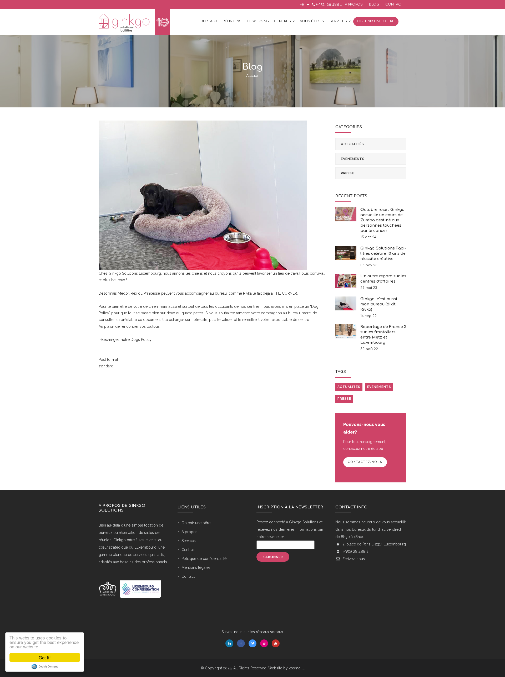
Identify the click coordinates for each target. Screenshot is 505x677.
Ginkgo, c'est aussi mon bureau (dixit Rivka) (378, 304)
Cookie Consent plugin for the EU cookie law (45, 666)
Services (339, 21)
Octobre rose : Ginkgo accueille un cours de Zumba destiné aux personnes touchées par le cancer (382, 220)
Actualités (352, 144)
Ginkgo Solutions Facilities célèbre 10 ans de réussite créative (383, 253)
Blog (374, 4)
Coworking (258, 21)
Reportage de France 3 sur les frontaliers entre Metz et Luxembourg (383, 335)
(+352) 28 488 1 (329, 4)
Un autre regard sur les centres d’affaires (383, 279)
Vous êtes (311, 21)
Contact (394, 4)
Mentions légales (195, 567)
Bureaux (209, 21)
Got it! (45, 657)
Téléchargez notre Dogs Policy (125, 339)
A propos (354, 4)
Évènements (352, 159)
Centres (283, 21)
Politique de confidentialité (203, 558)
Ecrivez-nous (353, 559)
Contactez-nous (365, 462)
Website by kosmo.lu (286, 668)
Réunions (232, 21)
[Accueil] (134, 22)
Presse (347, 173)
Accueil (252, 76)
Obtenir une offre (376, 21)
